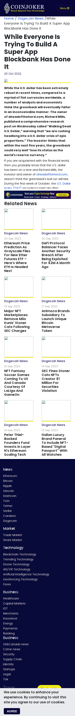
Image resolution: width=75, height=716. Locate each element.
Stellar (7, 511)
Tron (6, 501)
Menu (63, 8)
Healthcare (11, 598)
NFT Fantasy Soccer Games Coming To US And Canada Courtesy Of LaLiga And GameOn (16, 383)
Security (9, 654)
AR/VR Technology (16, 569)
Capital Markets (14, 603)
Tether (7, 506)
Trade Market (12, 535)
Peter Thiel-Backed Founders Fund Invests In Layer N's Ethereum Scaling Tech (17, 444)
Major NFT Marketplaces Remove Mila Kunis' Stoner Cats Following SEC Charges (17, 321)
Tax (5, 679)
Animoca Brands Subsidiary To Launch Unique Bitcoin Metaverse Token (56, 321)
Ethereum (10, 476)
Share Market (12, 540)
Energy (8, 623)
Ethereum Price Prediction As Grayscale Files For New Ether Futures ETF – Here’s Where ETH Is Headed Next (17, 257)
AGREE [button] (12, 711)
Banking (9, 633)
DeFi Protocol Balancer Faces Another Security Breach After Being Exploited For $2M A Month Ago (56, 255)
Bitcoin (8, 481)
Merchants (10, 613)
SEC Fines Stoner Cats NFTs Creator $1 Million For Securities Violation (56, 381)
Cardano (9, 516)
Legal (7, 674)
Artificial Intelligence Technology (26, 574)
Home (9, 18)
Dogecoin (10, 521)
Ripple (7, 486)
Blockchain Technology (19, 554)
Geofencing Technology (20, 579)
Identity (8, 664)
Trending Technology (18, 559)
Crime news (11, 649)
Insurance (10, 618)
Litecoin (8, 491)
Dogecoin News (31, 18)
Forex (7, 584)
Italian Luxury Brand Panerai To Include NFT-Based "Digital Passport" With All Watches (55, 444)
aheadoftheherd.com (51, 174)
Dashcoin (9, 496)
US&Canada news (16, 644)
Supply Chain (12, 659)
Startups (9, 669)
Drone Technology (16, 564)
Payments (10, 628)
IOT (5, 608)
